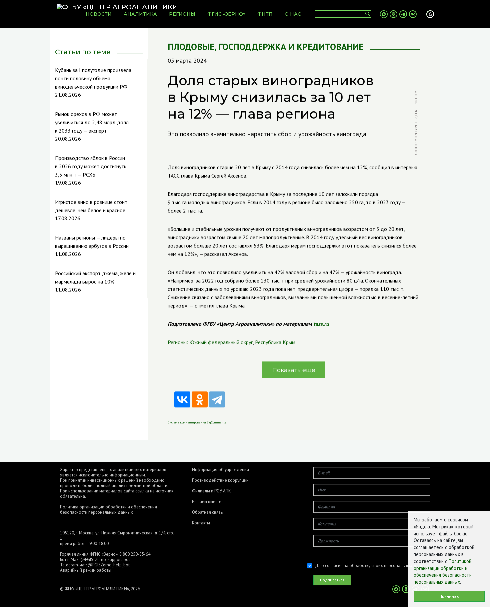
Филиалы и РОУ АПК (211, 491)
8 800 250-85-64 (134, 554)
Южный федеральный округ (221, 342)
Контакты (201, 523)
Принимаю (449, 596)
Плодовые (191, 47)
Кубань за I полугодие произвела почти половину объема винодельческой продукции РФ (93, 78)
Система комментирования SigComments (197, 422)
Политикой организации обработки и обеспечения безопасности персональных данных (443, 571)
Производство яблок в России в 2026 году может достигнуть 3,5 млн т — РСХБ (90, 166)
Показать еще (293, 370)
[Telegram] (217, 399)
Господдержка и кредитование (290, 47)
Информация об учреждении (220, 469)
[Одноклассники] (200, 399)
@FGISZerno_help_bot (109, 565)
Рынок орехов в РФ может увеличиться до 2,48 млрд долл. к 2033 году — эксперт (92, 122)
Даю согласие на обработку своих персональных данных (372, 565)
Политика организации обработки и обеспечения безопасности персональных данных (108, 509)
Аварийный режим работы (85, 570)
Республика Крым (275, 342)
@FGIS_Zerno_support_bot (105, 559)
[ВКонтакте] (182, 399)
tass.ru (321, 323)
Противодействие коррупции (220, 480)
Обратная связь (207, 512)
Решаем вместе (206, 501)
